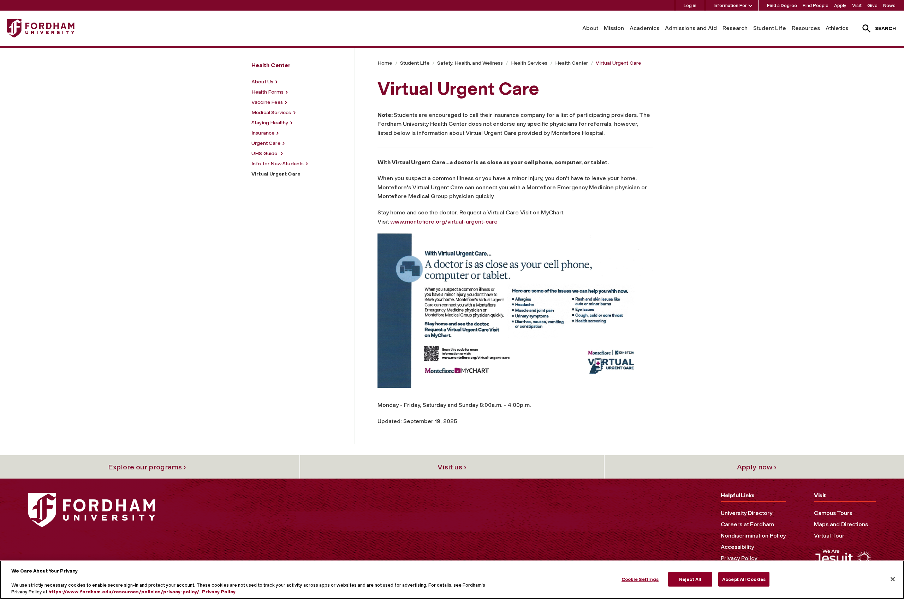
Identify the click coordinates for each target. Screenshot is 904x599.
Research (735, 28)
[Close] (892, 579)
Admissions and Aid (691, 28)
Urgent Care (265, 143)
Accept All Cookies (744, 579)
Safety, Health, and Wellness (470, 63)
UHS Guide (265, 153)
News (889, 5)
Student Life (769, 28)
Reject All (690, 579)
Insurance (262, 133)
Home (384, 63)
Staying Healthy (269, 123)
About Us (262, 82)
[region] (452, 580)
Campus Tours (833, 513)
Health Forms (267, 92)
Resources (806, 28)
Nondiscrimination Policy (753, 535)
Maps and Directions (841, 524)
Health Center (571, 63)
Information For (730, 5)
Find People (815, 5)
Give (872, 5)
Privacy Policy (739, 558)
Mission (614, 28)
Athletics (837, 28)
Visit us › (452, 467)
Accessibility (737, 547)
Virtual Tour (829, 535)
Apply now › (757, 467)
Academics (644, 28)
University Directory (746, 513)
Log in (690, 5)
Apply (840, 5)
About (590, 28)
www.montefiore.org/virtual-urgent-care (444, 221)
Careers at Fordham (747, 524)
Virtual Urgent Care (618, 63)
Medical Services (271, 112)
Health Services (529, 63)
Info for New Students (277, 164)
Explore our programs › (147, 467)
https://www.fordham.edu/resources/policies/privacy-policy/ (123, 591)
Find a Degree (782, 5)
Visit (857, 5)
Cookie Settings (640, 579)
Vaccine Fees (267, 102)
